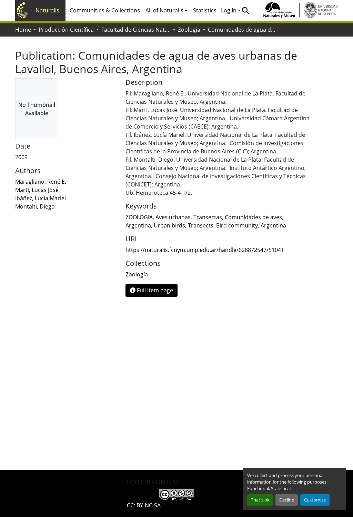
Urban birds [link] (169, 225)
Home (23, 29)
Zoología (189, 29)
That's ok (260, 500)
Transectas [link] (207, 217)
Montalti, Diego (35, 206)
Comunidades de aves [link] (253, 217)
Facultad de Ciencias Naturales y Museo (135, 29)
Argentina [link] (138, 225)
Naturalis (47, 10)
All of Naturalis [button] (164, 10)
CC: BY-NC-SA (144, 505)
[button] (245, 10)
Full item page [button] (154, 290)
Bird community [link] (237, 225)
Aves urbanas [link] (173, 217)
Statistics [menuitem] (204, 10)
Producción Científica (66, 29)
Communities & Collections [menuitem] (105, 10)
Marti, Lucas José (37, 190)
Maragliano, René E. (40, 181)
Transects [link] (200, 225)
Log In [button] (229, 10)
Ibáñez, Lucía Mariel (40, 198)
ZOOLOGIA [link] (139, 217)
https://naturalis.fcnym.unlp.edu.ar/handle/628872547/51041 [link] (204, 250)
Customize (315, 500)
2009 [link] (21, 157)
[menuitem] (166, 10)
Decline (286, 500)
